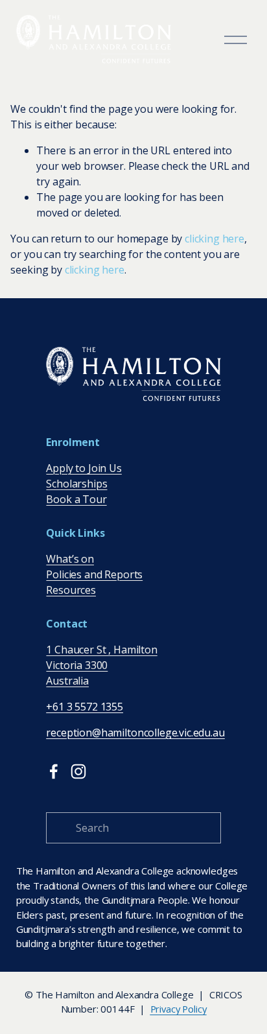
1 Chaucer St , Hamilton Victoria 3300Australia (101, 665)
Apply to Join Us (83, 468)
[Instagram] (78, 771)
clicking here (214, 238)
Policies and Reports (94, 574)
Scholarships (76, 483)
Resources (71, 590)
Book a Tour (76, 499)
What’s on (70, 559)
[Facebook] (54, 771)
